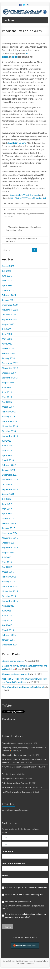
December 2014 (10, 644)
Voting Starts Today (10, 778)
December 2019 (10, 363)
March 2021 (8, 290)
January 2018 (8, 469)
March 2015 (8, 630)
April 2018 (7, 455)
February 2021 (9, 295)
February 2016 (9, 576)
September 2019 (10, 377)
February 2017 (9, 523)
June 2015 (7, 615)
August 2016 (8, 552)
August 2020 (8, 324)
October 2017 (9, 484)
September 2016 (10, 547)
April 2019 (7, 402)
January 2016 (8, 581)
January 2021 (8, 300)
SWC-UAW (8, 216)
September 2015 (10, 601)
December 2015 (10, 586)
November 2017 (10, 479)
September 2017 (10, 489)
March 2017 (8, 518)
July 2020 (6, 329)
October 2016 (9, 542)
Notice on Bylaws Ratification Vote (17, 787)
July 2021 (6, 270)
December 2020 (10, 304)
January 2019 (8, 416)
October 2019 (9, 372)
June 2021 (7, 275)
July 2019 (6, 387)
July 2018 (6, 440)
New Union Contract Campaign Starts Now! (23, 687)
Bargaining (10, 213)
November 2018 (10, 426)
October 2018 (9, 431)
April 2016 (7, 567)
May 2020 (7, 338)
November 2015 (10, 591)
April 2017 (7, 513)
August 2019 (8, 382)
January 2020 (8, 358)
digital (14, 56)
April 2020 (7, 343)
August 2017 (8, 494)
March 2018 (8, 460)
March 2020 (8, 348)
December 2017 (10, 474)
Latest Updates (37, 213)
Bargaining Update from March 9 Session (21, 240)
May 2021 (7, 280)
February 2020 (9, 353)
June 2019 (7, 392)
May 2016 (7, 562)
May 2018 (7, 450)
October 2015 (9, 596)
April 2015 (7, 625)
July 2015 (6, 610)
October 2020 (9, 314)
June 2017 (7, 503)
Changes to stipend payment (15, 673)
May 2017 (7, 508)
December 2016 (10, 533)
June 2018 (7, 445)
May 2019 (7, 397)
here (36, 829)
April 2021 (7, 285)
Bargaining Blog (22, 213)
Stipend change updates (13, 660)
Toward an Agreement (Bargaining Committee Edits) (23, 228)
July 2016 (6, 557)
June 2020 (7, 334)
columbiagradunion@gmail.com (15, 810)
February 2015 (9, 635)
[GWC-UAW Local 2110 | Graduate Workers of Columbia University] (25, 9)
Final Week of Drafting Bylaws (15, 792)
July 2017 (6, 499)
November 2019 (10, 368)
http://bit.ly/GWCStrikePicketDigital (28, 198)
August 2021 (8, 266)
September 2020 (10, 319)
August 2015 (8, 605)
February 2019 (9, 411)
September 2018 (10, 436)
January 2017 (8, 528)
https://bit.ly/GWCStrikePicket (24, 194)
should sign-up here (16, 142)
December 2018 (10, 421)
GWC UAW (11, 209)
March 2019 (8, 406)
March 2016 (8, 571)
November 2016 (10, 537)
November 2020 (10, 309)
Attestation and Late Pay (13, 783)
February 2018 (9, 465)
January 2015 (8, 639)
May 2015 (7, 620)
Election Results (9, 774)
